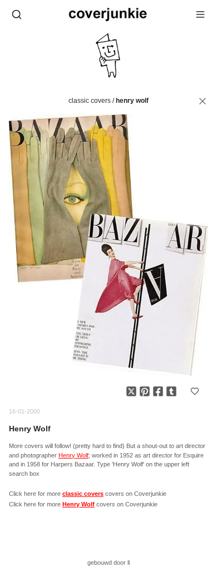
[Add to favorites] (194, 391)
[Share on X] (131, 391)
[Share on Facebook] (158, 391)
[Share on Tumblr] (171, 391)
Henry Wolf (132, 101)
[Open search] (16, 14)
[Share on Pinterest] (144, 391)
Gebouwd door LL (108, 562)
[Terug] (202, 101)
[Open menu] (200, 14)
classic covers (89, 101)
